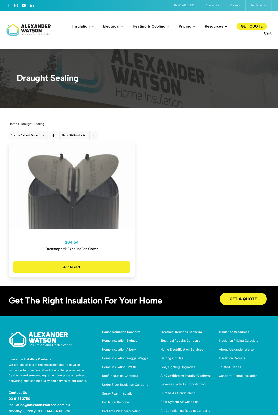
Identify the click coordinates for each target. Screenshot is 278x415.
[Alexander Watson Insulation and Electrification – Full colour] (29, 26)
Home (13, 124)
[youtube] (24, 5)
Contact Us (18, 392)
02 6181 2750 (19, 399)
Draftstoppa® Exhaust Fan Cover (71, 249)
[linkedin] (32, 5)
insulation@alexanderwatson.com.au (39, 405)
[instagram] (16, 5)
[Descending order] (53, 135)
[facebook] (8, 5)
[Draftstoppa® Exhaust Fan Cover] (72, 145)
